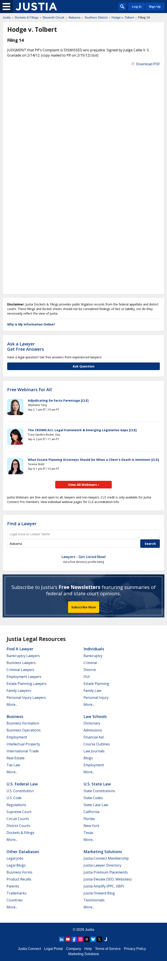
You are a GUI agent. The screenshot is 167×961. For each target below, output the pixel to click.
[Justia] (36, 6)
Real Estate (16, 758)
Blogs (88, 758)
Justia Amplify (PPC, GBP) (104, 886)
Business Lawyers (21, 662)
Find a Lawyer (22, 524)
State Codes (93, 797)
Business (15, 716)
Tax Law (13, 765)
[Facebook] (74, 939)
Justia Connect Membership (106, 858)
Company (73, 949)
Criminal (90, 662)
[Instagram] (80, 939)
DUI (87, 676)
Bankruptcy (93, 655)
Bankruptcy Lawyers (23, 655)
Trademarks (17, 893)
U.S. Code (14, 797)
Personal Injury (96, 697)
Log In (137, 6)
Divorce (90, 669)
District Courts (18, 825)
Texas (88, 832)
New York (91, 825)
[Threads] (86, 939)
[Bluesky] (93, 939)
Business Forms (19, 872)
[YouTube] (67, 939)
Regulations (16, 804)
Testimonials (94, 900)
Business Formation (23, 723)
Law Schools (95, 716)
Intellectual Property (23, 744)
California (91, 811)
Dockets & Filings (20, 832)
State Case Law (96, 804)
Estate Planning (96, 683)
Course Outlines (97, 744)
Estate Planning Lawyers (27, 683)
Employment (17, 737)
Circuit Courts (18, 818)
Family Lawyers (19, 690)
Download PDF (148, 64)
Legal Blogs (16, 865)
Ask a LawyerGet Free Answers (25, 346)
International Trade (23, 751)
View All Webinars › (83, 484)
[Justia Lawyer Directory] (105, 939)
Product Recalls (19, 879)
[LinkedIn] (61, 939)
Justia (89, 929)
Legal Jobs (15, 858)
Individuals (94, 648)
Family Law (92, 690)
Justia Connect (29, 949)
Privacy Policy (135, 949)
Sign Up (155, 6)
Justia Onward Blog (99, 893)
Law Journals (94, 751)
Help (88, 949)
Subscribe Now (83, 607)
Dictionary (92, 723)
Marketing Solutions (103, 851)
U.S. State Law (97, 784)
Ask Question (83, 366)
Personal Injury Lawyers (26, 697)
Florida (89, 818)
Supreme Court (19, 811)
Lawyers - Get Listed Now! (84, 556)
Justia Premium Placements (106, 872)
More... (12, 704)
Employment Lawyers (24, 676)
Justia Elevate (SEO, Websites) (108, 879)
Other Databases (23, 851)
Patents (13, 886)
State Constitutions (99, 790)
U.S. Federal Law (22, 784)
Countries (15, 900)
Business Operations (24, 730)
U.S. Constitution (20, 790)
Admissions (93, 730)
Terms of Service (108, 949)
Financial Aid (94, 737)
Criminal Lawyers (20, 669)
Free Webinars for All (29, 389)
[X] (99, 939)
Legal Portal (53, 949)
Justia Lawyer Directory (102, 865)
